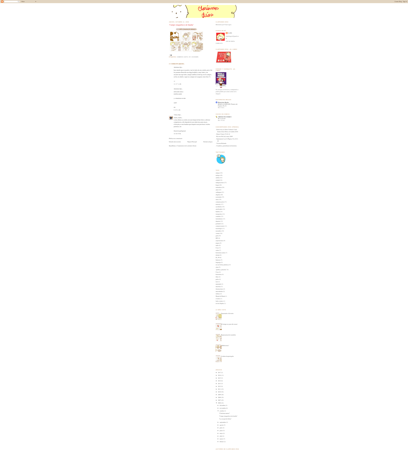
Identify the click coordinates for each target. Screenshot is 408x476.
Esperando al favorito (227, 313)
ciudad (218, 180)
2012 (219, 386)
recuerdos (218, 231)
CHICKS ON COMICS (224, 117)
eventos (218, 299)
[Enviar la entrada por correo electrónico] (170, 55)
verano (218, 233)
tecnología (219, 228)
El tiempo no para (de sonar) (229, 324)
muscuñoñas (219, 291)
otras (217, 267)
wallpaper (218, 192)
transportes (219, 214)
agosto (222, 425)
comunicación (220, 202)
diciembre (223, 405)
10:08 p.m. (177, 134)
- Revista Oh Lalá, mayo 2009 (224, 136)
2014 (219, 381)
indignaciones (220, 182)
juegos (218, 243)
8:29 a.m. (177, 110)
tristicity (218, 204)
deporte (218, 221)
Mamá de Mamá (220, 296)
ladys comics (219, 301)
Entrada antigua (207, 142)
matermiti (218, 284)
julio (221, 428)
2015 (219, 378)
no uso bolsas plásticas (222, 265)
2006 (219, 403)
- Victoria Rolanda (221, 143)
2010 (219, 392)
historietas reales (220, 253)
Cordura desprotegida (227, 356)
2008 (219, 397)
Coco (217, 248)
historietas (219, 274)
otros (217, 199)
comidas (218, 216)
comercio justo (182, 57)
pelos (217, 279)
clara (230, 33)
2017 (219, 372)
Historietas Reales (223, 102)
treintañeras (219, 219)
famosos (218, 260)
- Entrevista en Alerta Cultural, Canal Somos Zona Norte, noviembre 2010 (227, 131)
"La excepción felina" (225, 419)
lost (217, 282)
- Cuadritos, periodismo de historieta (226, 146)
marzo (221, 439)
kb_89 (217, 257)
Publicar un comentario (175, 138)
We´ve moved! (221, 118)
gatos (217, 236)
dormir (218, 255)
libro (217, 277)
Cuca (217, 272)
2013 (219, 383)
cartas (217, 250)
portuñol (218, 224)
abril (221, 436)
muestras (218, 286)
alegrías (218, 195)
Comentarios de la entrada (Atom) (186, 146)
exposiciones (219, 241)
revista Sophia (220, 303)
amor (217, 190)
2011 (219, 389)
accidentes (219, 207)
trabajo (218, 175)
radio (217, 245)
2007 (219, 400)
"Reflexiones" (225, 345)
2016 (219, 375)
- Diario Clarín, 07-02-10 (223, 134)
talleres (218, 294)
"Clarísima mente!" (224, 413)
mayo (221, 433)
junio (221, 430)
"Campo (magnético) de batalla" (181, 24)
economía (195, 57)
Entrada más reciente (175, 142)
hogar (217, 185)
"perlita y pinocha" (221, 270)
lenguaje (218, 262)
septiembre (223, 422)
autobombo (219, 209)
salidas (218, 178)
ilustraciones (219, 289)
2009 (219, 395)
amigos (218, 173)
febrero (222, 442)
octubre (222, 411)
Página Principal (192, 142)
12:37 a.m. (178, 84)
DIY (190, 57)
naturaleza (219, 187)
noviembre (223, 408)
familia (218, 211)
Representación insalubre (228, 335)
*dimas (176, 115)
